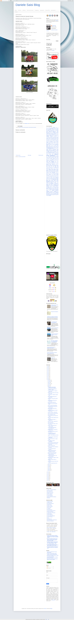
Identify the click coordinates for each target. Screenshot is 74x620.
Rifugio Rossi (54, 179)
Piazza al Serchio (50, 173)
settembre (49, 383)
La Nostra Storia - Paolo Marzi (51, 512)
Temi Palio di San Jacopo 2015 (52, 452)
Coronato (54, 142)
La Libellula (48, 508)
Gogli (56, 156)
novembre (49, 381)
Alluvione (54, 127)
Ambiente (49, 129)
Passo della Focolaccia (52, 171)
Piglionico (50, 174)
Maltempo (53, 162)
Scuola (54, 186)
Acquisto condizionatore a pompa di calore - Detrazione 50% (52, 353)
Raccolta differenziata (51, 178)
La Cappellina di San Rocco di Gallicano (54, 322)
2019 (48, 374)
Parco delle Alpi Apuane (50, 503)
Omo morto (53, 168)
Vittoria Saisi (55, 194)
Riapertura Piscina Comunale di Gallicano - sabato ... (52, 389)
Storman (45, 608)
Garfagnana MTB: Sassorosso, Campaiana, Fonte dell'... (52, 451)
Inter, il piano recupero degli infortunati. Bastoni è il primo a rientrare (52, 559)
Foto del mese (56, 152)
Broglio (51, 132)
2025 (48, 367)
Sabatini (52, 183)
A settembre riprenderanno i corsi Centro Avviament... (52, 456)
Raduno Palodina (56, 178)
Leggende (54, 160)
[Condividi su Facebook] (20, 126)
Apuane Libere (49, 507)
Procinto (54, 177)
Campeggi (52, 134)
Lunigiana (50, 162)
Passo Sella (57, 171)
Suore (55, 188)
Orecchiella (57, 168)
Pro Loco (50, 177)
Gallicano (24, 10)
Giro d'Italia (47, 156)
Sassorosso (52, 185)
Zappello (50, 195)
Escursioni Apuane (49, 509)
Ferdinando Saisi (51, 148)
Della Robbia (53, 144)
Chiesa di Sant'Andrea (51, 138)
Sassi (50, 185)
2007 (48, 480)
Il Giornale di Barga (49, 516)
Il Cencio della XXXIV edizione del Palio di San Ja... (52, 406)
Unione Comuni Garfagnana (51, 515)
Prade (54, 176)
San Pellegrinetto (54, 184)
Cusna (55, 143)
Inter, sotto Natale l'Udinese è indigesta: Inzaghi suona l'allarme (52, 557)
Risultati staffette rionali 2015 (52, 402)
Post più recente (18, 155)
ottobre (49, 382)
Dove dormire (53, 10)
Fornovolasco (50, 152)
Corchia (50, 142)
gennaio (49, 470)
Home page (29, 155)
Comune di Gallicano (50, 495)
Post (48, 566)
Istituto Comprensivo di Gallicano (51, 496)
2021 (48, 372)
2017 (48, 376)
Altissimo (55, 128)
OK (48, 619)
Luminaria (47, 162)
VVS (57, 194)
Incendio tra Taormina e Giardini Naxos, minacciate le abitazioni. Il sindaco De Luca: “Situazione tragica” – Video (52, 542)
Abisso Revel (50, 127)
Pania (47, 170)
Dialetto (49, 145)
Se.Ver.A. (56, 186)
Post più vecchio (41, 155)
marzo (49, 468)
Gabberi (50, 154)
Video (47, 194)
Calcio (55, 132)
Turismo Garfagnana (50, 514)
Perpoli (50, 172)
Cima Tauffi (51, 140)
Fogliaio (55, 151)
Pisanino (55, 174)
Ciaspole (57, 139)
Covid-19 (49, 143)
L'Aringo (52, 159)
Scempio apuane (49, 513)
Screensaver (50, 186)
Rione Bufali (30, 127)
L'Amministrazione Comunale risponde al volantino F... (52, 433)
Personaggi (53, 172)
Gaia (52, 154)
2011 (48, 475)
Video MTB (49, 194)
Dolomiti (55, 145)
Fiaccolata (51, 150)
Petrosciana (57, 172)
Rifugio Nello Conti (49, 179)
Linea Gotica (56, 160)
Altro (47, 129)
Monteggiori (47, 167)
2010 (48, 476)
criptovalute (52, 143)
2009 (48, 477)
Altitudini (57, 128)
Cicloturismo (47, 140)
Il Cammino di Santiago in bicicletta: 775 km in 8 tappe (54, 334)
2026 (48, 366)
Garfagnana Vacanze (50, 501)
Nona (51, 168)
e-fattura (54, 146)
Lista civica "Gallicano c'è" (51, 161)
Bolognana (54, 131)
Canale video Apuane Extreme (51, 510)
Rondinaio (47, 183)
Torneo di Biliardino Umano (51, 414)
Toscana (50, 190)
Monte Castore (48, 165)
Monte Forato (56, 165)
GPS (57, 156)
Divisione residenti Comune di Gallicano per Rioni (52, 454)
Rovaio (50, 183)
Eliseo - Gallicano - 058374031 (51, 527)
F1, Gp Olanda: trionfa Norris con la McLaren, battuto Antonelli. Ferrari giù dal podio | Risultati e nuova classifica (52, 545)
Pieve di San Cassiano (55, 173)
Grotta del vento (49, 504)
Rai (46, 179)
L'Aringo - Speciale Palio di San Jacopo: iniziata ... (52, 426)
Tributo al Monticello (50, 422)
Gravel (47, 157)
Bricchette (47, 132)
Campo (55, 134)
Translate (53, 50)
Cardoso (47, 135)
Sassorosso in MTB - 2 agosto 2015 (53, 421)
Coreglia (52, 142)
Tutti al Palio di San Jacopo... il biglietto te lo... (52, 420)
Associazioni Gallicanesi (50, 130)
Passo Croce (48, 171)
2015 (48, 379)
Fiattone (54, 150)
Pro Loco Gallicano (49, 494)
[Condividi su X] (19, 126)
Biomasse (50, 131)
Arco (55, 129)
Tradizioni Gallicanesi (55, 190)
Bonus (57, 131)
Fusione (47, 154)
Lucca (57, 161)
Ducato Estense (51, 146)
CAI (52, 132)
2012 (48, 474)
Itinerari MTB (47, 10)
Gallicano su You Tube (50, 492)
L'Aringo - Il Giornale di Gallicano (51, 489)
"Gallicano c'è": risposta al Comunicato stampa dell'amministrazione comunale (52, 317)
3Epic (47, 127)
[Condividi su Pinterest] (21, 126)
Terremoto (57, 189)
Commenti (48, 568)
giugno (49, 464)
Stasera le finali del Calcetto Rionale (53, 413)
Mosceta (53, 167)
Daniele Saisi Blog (28, 5)
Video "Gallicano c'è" (50, 491)
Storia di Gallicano (49, 188)
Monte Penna (48, 166)
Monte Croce (52, 165)
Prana (57, 176)
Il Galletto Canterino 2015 (51, 445)
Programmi (56, 177)
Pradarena (51, 176)
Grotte (57, 157)
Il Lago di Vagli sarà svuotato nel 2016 (53, 442)
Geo (56, 155)
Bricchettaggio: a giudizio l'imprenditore (51, 441)
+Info (46, 619)
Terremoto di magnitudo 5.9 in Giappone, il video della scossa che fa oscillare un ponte (52, 547)
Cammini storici (48, 133)
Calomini (57, 132)
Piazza (47, 173)
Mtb (55, 167)
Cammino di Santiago (53, 133)
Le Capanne (50, 160)
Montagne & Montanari (50, 511)
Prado (56, 176)
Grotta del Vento (53, 157)
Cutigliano (57, 143)
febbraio (49, 469)
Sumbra (53, 188)
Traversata (51, 191)
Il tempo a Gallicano (50, 493)
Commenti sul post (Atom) (21, 156)
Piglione (47, 174)
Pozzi (49, 176)
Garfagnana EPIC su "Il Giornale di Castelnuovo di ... (52, 429)
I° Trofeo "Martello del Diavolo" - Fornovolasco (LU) (52, 428)
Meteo (51, 282)
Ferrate (47, 149)
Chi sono (19, 10)
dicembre (49, 380)
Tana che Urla (48, 189)
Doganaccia (52, 145)
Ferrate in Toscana (49, 505)
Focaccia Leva (52, 151)
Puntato (47, 178)
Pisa (52, 174)
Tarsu (53, 189)
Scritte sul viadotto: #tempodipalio (52, 405)
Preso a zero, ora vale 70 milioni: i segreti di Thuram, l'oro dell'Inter (52, 555)
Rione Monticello (34, 127)
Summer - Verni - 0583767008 (51, 531)
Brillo (49, 132)
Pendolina (47, 172)
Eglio (56, 146)
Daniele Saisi (54, 25)
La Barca (55, 159)
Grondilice (49, 157)
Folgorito (57, 151)
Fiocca (56, 150)
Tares (50, 189)
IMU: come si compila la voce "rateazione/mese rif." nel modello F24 (54, 341)
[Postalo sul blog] (19, 126)
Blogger (51, 608)
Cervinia (47, 137)
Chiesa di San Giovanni (51, 137)
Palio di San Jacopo (30, 10)
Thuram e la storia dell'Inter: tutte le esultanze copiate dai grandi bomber (52, 554)
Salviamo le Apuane (50, 506)
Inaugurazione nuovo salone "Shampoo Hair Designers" (52, 387)
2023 (48, 369)
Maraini (55, 162)
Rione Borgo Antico (26, 127)
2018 (48, 375)
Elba (57, 146)
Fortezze (53, 152)
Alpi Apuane (42, 10)
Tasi (54, 189)
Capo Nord (57, 134)
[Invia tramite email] (18, 126)
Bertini (47, 131)
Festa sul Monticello (52, 149)
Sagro (54, 183)
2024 (48, 368)
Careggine (50, 135)
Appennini (53, 129)
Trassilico (47, 191)
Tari (51, 189)
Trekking (55, 191)
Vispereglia (52, 194)
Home (16, 10)
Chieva (55, 139)
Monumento (50, 167)
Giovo (57, 155)
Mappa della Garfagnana (54, 311)
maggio (49, 465)
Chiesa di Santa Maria (51, 139)
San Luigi (50, 184)
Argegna (57, 129)
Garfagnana (37, 10)
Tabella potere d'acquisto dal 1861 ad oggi (54, 305)
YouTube (47, 195)
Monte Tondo (56, 166)
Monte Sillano (52, 166)
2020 (48, 373)
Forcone (47, 152)
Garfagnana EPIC (49, 502)
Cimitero (54, 140)
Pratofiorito (47, 177)
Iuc (48, 159)
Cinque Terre (56, 140)
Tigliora (47, 190)
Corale (47, 142)
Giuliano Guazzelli (52, 156)
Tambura (57, 188)
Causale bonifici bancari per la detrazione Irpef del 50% (51, 347)
